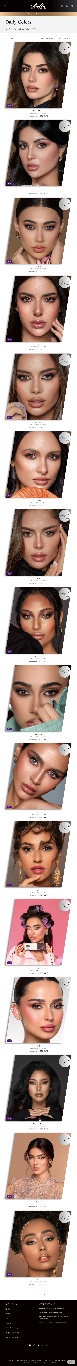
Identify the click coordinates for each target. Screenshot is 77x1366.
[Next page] (44, 1294)
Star (38, 578)
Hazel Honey (38, 656)
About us (8, 1323)
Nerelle (38, 1046)
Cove (38, 1280)
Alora (38, 812)
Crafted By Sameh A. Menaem (32, 1360)
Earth (38, 968)
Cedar (38, 1202)
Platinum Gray (38, 1124)
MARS (38, 500)
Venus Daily (38, 189)
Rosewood (38, 734)
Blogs (7, 1318)
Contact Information (12, 1337)
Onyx (38, 890)
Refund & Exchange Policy (63, 1360)
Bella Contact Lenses (17, 1360)
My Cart (8, 1309)
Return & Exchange (11, 1328)
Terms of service (52, 1362)
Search (7, 1314)
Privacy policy (48, 1360)
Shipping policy (26, 1362)
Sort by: (40, 38)
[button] (4, 6)
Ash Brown (38, 267)
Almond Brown (38, 111)
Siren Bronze (38, 423)
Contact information (40, 1362)
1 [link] (32, 1294)
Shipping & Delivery (12, 1332)
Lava (38, 345)
